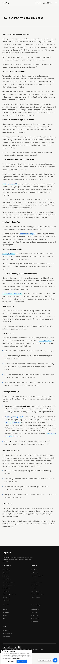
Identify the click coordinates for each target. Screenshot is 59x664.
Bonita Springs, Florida (36, 649)
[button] (55, 3)
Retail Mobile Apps (35, 585)
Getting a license (8, 253)
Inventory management (13, 417)
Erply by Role (6, 573)
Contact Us (6, 612)
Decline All (11, 661)
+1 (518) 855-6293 (48, 2)
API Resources (6, 630)
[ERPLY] (6, 3)
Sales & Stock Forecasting (37, 594)
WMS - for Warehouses (36, 582)
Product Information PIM (37, 576)
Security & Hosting (7, 633)
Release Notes (6, 597)
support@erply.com (47, 3)
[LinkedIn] (4, 647)
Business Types (6, 570)
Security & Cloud (7, 579)
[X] (11, 647)
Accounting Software (36, 591)
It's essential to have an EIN (12, 293)
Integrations (6, 576)
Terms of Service (35, 609)
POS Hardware (6, 588)
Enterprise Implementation (9, 594)
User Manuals (6, 636)
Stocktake (33, 579)
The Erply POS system (12, 422)
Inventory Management (8, 585)
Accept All (22, 661)
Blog (4, 618)
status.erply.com (35, 621)
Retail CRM (33, 588)
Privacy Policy (34, 612)
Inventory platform (35, 597)
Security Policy (34, 615)
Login (38, 3)
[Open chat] (55, 660)
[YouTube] (15, 647)
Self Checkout (34, 573)
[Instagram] (8, 647)
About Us (5, 609)
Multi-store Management (9, 582)
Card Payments (6, 591)
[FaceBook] (19, 647)
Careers (5, 615)
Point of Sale (34, 570)
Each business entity (10, 184)
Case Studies (6, 600)
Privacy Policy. (17, 658)
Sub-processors (35, 618)
